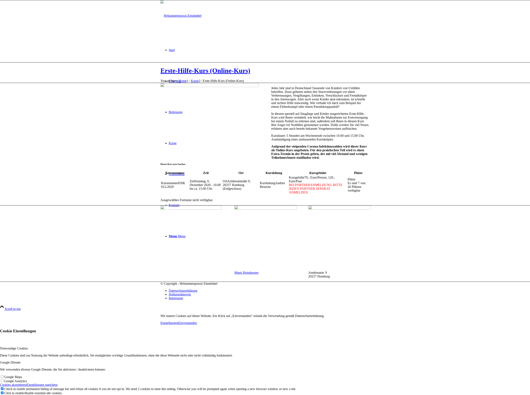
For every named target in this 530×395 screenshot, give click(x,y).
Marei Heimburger (246, 272)
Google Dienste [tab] (10, 362)
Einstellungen (169, 323)
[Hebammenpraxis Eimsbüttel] (180, 15)
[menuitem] (269, 50)
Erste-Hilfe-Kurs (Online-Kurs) (205, 70)
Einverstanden (187, 323)
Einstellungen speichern (42, 385)
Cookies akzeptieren (13, 385)
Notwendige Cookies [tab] (14, 348)
